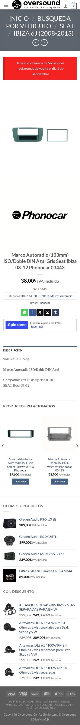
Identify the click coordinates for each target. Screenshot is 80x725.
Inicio (19, 18)
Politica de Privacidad (53, 701)
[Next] (77, 454)
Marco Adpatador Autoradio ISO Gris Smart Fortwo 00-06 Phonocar (20, 464)
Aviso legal (14, 704)
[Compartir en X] (40, 312)
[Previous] (3, 454)
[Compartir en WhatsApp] (24, 312)
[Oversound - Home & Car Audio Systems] (36, 4)
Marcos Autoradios (62, 296)
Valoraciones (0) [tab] (16, 359)
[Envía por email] (47, 312)
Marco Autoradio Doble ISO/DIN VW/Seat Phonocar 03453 (59, 464)
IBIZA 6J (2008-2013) (44, 33)
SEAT (67, 26)
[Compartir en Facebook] (32, 312)
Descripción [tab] (12, 350)
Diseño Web (41, 719)
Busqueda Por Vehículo (38, 22)
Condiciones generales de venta (49, 704)
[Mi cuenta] (66, 6)
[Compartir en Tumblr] (55, 312)
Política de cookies (40, 707)
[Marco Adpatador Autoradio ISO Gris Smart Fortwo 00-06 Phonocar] (20, 434)
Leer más (20, 481)
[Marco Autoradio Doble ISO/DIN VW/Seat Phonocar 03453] (59, 434)
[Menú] (5, 5)
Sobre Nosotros (21, 701)
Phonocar (44, 303)
